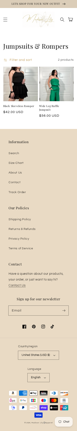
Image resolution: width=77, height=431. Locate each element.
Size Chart (16, 162)
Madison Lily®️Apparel (42, 423)
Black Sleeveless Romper (18, 106)
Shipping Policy (20, 219)
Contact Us (17, 285)
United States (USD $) (36, 355)
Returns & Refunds (22, 229)
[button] (5, 19)
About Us (15, 172)
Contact (15, 182)
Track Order (17, 192)
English (36, 377)
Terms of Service (21, 248)
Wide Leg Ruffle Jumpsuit (49, 107)
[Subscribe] (63, 310)
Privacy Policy (19, 238)
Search (14, 153)
